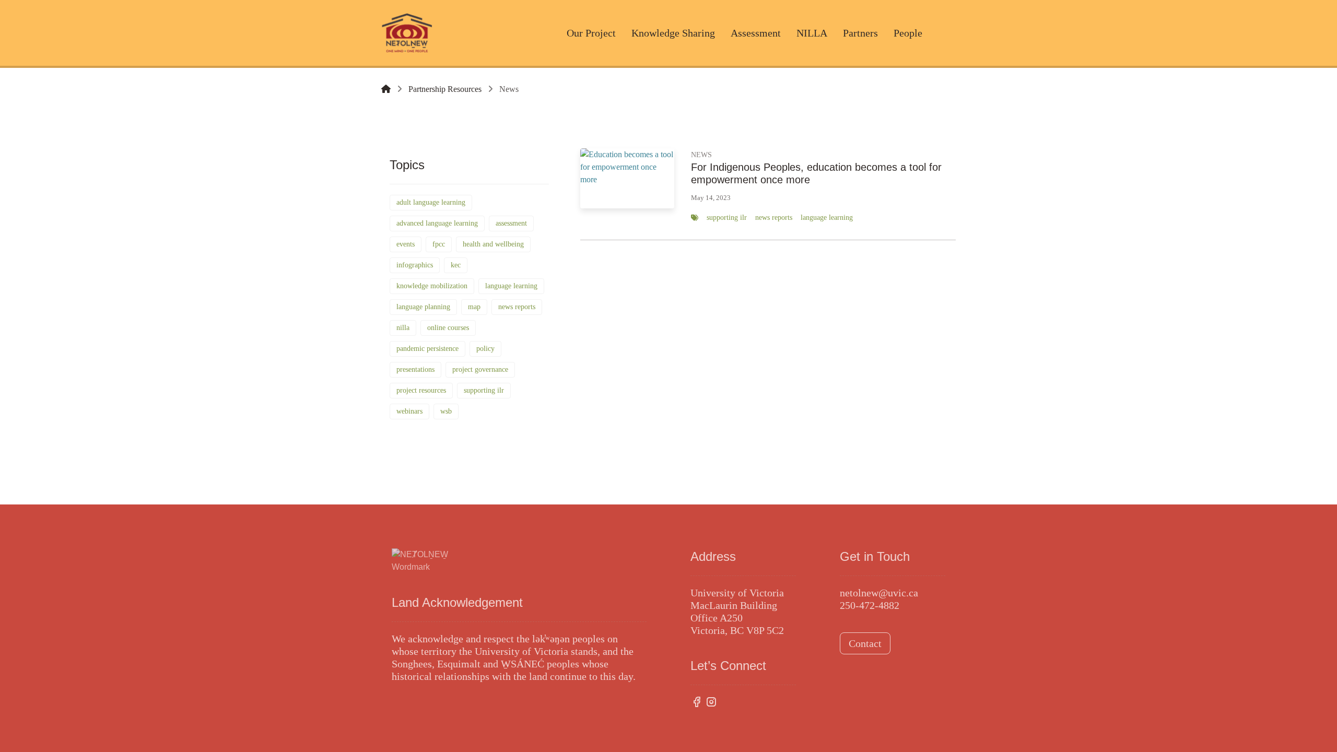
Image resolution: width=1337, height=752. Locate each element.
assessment (511, 223)
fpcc (438, 244)
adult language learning (430, 202)
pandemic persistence (427, 348)
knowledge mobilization (431, 286)
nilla (402, 328)
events (405, 244)
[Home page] (386, 89)
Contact (865, 643)
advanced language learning (437, 223)
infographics (414, 265)
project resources (421, 390)
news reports (516, 307)
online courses (448, 328)
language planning (423, 307)
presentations (415, 369)
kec (456, 265)
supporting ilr (484, 390)
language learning (511, 286)
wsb (446, 411)
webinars (409, 411)
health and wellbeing (493, 244)
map (474, 307)
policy (485, 348)
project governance (480, 369)
